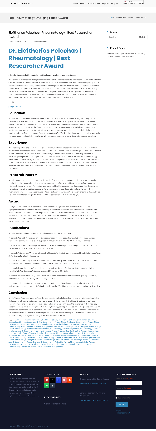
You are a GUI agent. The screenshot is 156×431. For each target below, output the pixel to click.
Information (128, 3)
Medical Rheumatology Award (68, 324)
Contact (141, 3)
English (129, 1)
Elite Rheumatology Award (49, 322)
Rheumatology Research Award (56, 339)
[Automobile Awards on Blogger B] (69, 380)
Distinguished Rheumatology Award (23, 322)
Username (124, 378)
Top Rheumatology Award (53, 346)
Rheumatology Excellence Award (42, 333)
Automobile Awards (21, 3)
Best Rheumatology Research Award (57, 320)
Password (124, 388)
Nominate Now (94, 3)
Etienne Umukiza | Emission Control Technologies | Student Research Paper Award (127, 54)
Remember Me (124, 398)
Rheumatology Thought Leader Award (49, 344)
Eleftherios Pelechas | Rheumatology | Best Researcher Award (51, 34)
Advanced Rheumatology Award (28, 320)
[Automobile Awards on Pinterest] (64, 380)
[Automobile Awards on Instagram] (58, 380)
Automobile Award (40, 41)
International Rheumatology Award (41, 324)
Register (105, 3)
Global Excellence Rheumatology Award (77, 322)
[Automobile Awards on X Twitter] (52, 380)
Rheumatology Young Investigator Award (25, 346)
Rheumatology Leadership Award (28, 337)
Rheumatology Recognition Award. (29, 339)
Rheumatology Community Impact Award (40, 331)
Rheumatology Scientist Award (21, 344)
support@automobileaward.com (93, 383)
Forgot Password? (123, 413)
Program (114, 3)
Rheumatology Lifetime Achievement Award (60, 337)
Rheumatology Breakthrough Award (64, 328)
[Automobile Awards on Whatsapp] (46, 385)
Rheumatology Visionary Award (78, 344)
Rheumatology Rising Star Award (56, 342)
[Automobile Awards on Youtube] (46, 380)
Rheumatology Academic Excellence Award (32, 328)
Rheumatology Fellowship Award (69, 333)
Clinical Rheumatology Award (85, 320)
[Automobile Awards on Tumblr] (52, 385)
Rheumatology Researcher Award (28, 342)
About (82, 3)
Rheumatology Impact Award (38, 335)
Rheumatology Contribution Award (72, 331)
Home (75, 3)
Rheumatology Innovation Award (64, 335)
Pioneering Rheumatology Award (40, 326)
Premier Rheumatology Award (66, 326)
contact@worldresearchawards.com (94, 400)
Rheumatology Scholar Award (82, 342)
